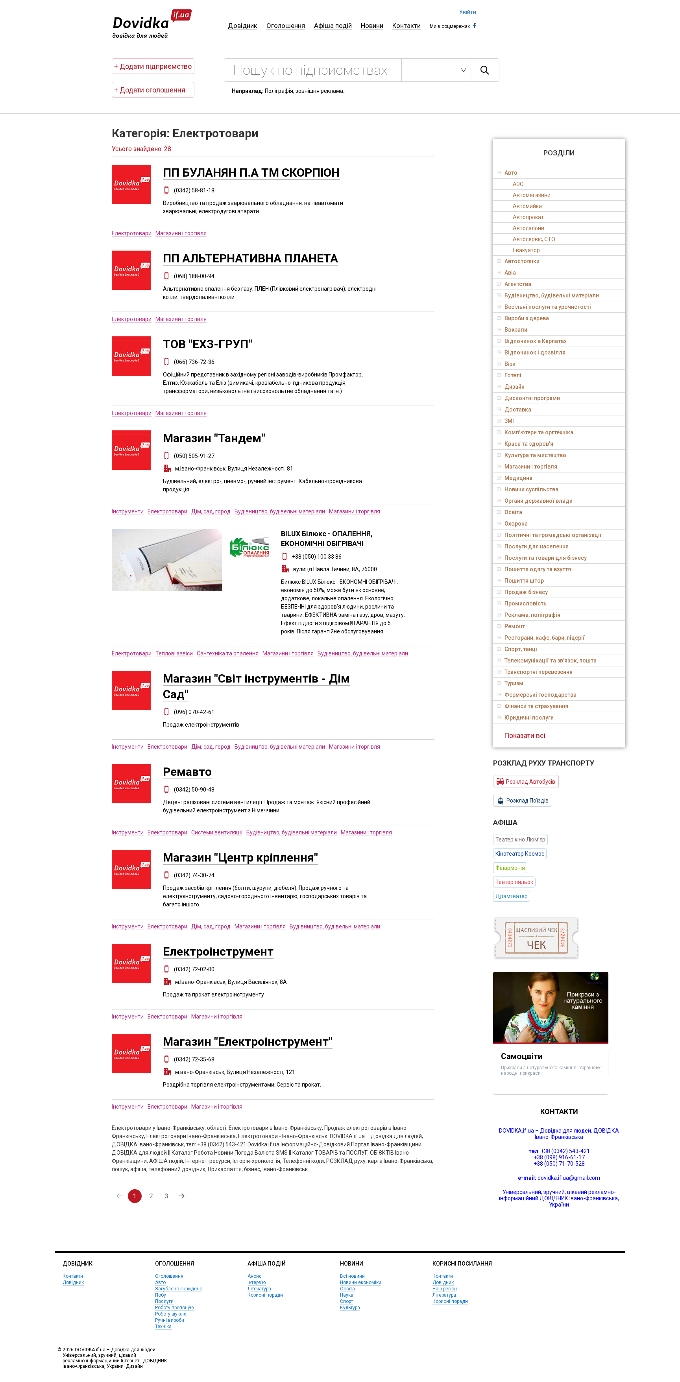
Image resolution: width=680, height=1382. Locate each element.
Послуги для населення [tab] (536, 546)
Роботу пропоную (174, 1307)
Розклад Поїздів (527, 800)
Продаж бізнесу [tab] (526, 592)
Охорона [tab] (516, 523)
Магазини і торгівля (181, 233)
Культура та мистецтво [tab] (535, 455)
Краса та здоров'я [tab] (528, 444)
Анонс (255, 1276)
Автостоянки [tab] (522, 261)
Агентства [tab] (517, 284)
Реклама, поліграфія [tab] (532, 615)
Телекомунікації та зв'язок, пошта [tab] (550, 660)
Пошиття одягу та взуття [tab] (537, 569)
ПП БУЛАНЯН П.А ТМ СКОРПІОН (251, 172)
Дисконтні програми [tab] (532, 398)
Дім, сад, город (211, 511)
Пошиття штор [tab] (524, 581)
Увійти (467, 12)
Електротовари (132, 233)
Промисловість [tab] (525, 603)
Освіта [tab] (513, 512)
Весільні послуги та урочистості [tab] (547, 307)
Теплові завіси (174, 653)
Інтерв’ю (257, 1282)
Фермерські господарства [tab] (540, 695)
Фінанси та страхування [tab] (536, 706)
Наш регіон (444, 1289)
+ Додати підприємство (153, 66)
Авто (160, 1282)
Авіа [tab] (510, 272)
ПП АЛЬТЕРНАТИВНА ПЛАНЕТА (250, 258)
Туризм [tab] (513, 683)
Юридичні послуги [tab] (529, 717)
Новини (372, 26)
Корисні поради (265, 1295)
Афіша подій (333, 26)
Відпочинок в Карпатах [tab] (535, 341)
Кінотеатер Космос (519, 854)
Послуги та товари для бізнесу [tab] (545, 558)
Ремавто (187, 772)
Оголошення (285, 26)
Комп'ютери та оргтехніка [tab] (538, 432)
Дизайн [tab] (514, 387)
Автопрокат (528, 217)
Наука (346, 1295)
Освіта (347, 1289)
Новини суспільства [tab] (531, 489)
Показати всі (524, 735)
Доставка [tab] (517, 409)
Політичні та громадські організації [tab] (553, 535)
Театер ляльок (514, 882)
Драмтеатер (511, 896)
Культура (350, 1307)
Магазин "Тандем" (214, 438)
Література (259, 1289)
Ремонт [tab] (514, 626)
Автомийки (527, 206)
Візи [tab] (510, 364)
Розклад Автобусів (530, 782)
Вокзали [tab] (515, 330)
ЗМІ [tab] (509, 421)
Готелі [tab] (512, 375)
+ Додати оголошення (149, 90)
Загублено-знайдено (178, 1289)
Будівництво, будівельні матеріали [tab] (551, 295)
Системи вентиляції (216, 832)
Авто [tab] (510, 173)
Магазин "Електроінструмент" (248, 1041)
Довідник (242, 26)
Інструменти (128, 511)
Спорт (346, 1301)
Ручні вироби (169, 1320)
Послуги (164, 1301)
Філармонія (510, 868)
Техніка (163, 1326)
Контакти (406, 26)
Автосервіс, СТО (534, 239)
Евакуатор (526, 250)
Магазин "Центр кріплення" (240, 857)
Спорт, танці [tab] (520, 649)
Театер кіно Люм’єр (520, 839)
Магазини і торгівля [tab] (530, 466)
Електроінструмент (218, 951)
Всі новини (352, 1276)
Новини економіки (360, 1282)
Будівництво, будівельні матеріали (280, 511)
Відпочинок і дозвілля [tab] (534, 352)
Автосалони (528, 228)
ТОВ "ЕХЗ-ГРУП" (207, 344)
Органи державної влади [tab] (538, 501)
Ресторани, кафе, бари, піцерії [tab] (544, 638)
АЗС (518, 184)
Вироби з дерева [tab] (526, 318)
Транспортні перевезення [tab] (538, 672)
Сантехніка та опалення (228, 653)
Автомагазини (532, 195)
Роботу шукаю (170, 1314)
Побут (161, 1295)
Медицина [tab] (518, 478)
